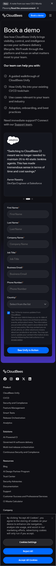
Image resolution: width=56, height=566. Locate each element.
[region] (28, 540)
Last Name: (13, 222)
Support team (23, 124)
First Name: (13, 207)
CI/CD (6, 398)
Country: (11, 297)
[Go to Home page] (12, 15)
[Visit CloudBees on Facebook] (5, 379)
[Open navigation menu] (50, 15)
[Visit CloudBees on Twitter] (24, 379)
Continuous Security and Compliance (21, 452)
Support (7, 491)
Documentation (10, 486)
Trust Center (9, 476)
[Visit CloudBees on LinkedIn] (30, 379)
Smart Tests (9, 413)
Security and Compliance (15, 403)
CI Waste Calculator (13, 501)
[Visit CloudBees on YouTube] (17, 379)
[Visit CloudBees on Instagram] (11, 379)
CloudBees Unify (11, 393)
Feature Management (14, 408)
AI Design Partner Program (16, 471)
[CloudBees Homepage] (13, 371)
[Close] (52, 518)
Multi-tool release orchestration (18, 447)
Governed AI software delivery (18, 442)
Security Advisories (12, 481)
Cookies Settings (27, 542)
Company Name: (15, 237)
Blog (5, 466)
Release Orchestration (14, 418)
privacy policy (16, 340)
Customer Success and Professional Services (25, 496)
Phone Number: (15, 282)
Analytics (7, 423)
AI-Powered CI (10, 437)
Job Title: (11, 252)
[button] (24, 199)
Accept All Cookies (28, 560)
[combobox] (26, 304)
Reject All (28, 551)
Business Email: (15, 267)
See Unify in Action (28, 350)
